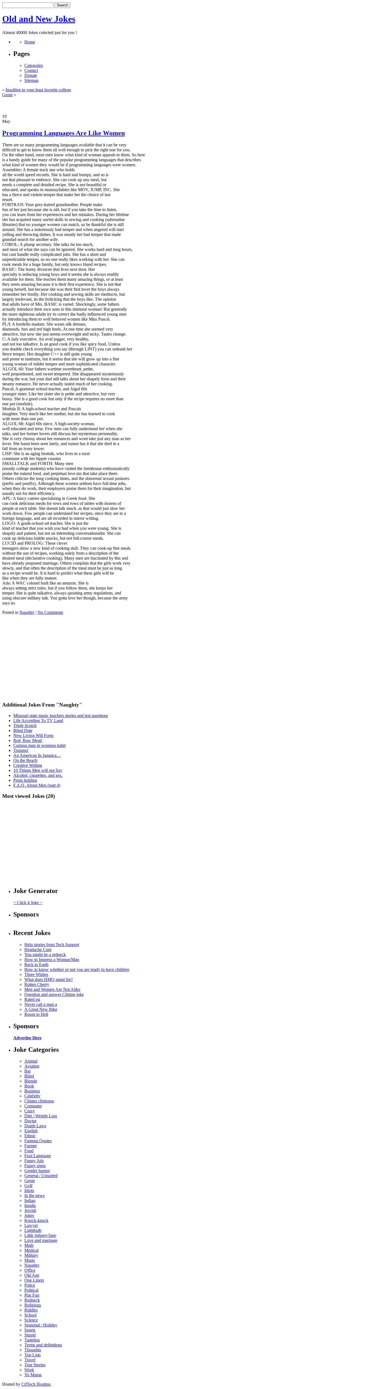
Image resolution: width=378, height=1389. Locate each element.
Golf (28, 1185)
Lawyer (31, 1225)
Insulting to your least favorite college (38, 89)
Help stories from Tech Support (51, 944)
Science (31, 1320)
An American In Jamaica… (37, 755)
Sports (29, 1330)
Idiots (29, 1190)
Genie (7, 94)
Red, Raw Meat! (27, 740)
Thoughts (32, 1350)
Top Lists (32, 1354)
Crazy (29, 1110)
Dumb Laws (35, 1125)
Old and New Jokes (38, 19)
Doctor (30, 1120)
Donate (30, 75)
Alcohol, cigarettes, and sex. (38, 775)
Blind (29, 1076)
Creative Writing (27, 765)
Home (29, 42)
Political (31, 1290)
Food (28, 1150)
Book (29, 1086)
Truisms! (21, 750)
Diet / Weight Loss (40, 1115)
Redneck (32, 1300)
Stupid (30, 1335)
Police (29, 1285)
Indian (29, 1200)
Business (32, 1091)
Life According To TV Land (38, 720)
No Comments (50, 612)
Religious (32, 1305)
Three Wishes (36, 974)
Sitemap (31, 80)
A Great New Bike (40, 1009)
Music (29, 1260)
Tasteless (32, 1340)
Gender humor (37, 1170)
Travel (29, 1359)
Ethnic (30, 1135)
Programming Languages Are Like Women (63, 133)
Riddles (31, 1310)
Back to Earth (36, 964)
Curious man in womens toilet (39, 745)
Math (28, 1245)
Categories (33, 65)
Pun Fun (31, 1295)
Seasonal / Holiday (40, 1325)
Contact (31, 70)
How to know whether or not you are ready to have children (76, 969)
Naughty (27, 612)
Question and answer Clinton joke (54, 994)
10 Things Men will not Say (37, 770)
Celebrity (32, 1096)
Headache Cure (37, 949)
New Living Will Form (33, 735)
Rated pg (32, 999)
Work (29, 1369)
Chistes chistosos (39, 1101)
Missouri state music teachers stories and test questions (60, 715)
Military (31, 1255)
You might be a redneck (45, 954)
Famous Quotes (38, 1140)
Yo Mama (33, 1374)
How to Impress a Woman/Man (51, 959)
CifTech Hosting (35, 1384)
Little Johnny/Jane (40, 1235)
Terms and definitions (43, 1345)
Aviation (31, 1066)
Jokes (29, 1215)
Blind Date (22, 730)
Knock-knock (36, 1220)
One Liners (34, 1280)
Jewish (30, 1210)
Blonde (30, 1081)
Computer (33, 1106)
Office (29, 1270)
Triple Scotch (25, 725)
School (30, 1315)
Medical (31, 1250)
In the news (34, 1195)
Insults (30, 1205)
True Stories (34, 1364)
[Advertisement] (189, 105)
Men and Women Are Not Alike (52, 989)
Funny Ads (34, 1160)
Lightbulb (33, 1230)
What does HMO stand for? (48, 979)
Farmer (30, 1145)
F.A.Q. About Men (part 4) (36, 785)
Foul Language (37, 1155)
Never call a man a (40, 1004)
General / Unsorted (41, 1175)
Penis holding (25, 780)
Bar (27, 1071)
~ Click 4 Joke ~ (27, 902)
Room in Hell (36, 1014)
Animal (30, 1061)
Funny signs (35, 1165)
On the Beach (25, 760)
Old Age (31, 1275)
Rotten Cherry (36, 984)
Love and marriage (40, 1240)
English (31, 1130)
